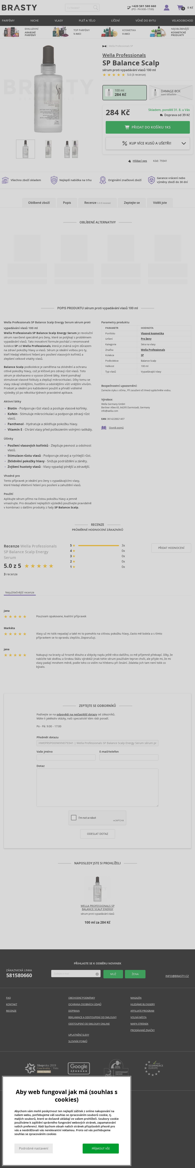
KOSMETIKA (129, 32)
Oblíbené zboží (39, 203)
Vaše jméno (45, 751)
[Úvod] (104, 46)
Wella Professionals (124, 55)
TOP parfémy (82, 32)
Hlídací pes (140, 161)
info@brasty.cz (177, 976)
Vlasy (59, 20)
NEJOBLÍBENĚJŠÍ (180, 32)
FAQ (8, 997)
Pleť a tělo (87, 20)
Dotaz (41, 766)
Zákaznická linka (19, 973)
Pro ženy (146, 338)
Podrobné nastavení (33, 1148)
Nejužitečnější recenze (19, 592)
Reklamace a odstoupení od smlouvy (92, 1017)
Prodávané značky (142, 1030)
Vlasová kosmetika (152, 333)
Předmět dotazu (48, 737)
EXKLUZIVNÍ (31, 32)
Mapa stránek (139, 1023)
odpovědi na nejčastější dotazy (77, 714)
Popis (67, 203)
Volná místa (138, 1017)
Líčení (115, 20)
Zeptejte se (132, 203)
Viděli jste (160, 203)
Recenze (97, 203)
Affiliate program (142, 1010)
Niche (34, 20)
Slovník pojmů (116, 427)
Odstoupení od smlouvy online (89, 1023)
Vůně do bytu (146, 20)
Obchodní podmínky (81, 997)
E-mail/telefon (109, 751)
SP (142, 355)
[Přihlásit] (166, 7)
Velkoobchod (182, 20)
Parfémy (8, 20)
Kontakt (11, 1004)
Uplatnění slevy (78, 1034)
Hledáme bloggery (142, 1004)
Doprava (74, 1010)
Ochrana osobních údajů (84, 1004)
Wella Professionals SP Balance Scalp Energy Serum (97, 909)
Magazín (135, 997)
